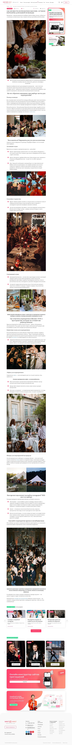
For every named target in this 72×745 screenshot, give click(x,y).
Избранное (59, 2)
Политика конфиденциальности (56, 742)
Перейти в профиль (16, 664)
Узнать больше (13, 704)
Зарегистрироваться (10, 727)
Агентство (47, 2)
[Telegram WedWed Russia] (26, 732)
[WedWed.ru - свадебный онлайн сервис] (7, 2)
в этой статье (32, 111)
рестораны (14, 337)
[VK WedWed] (29, 732)
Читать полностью (10, 626)
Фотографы (49, 642)
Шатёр (17, 459)
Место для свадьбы (27, 2)
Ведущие (9, 642)
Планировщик (40, 2)
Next (67, 620)
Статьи (39, 730)
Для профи (52, 2)
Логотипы (39, 734)
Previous (5, 620)
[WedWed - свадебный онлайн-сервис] (11, 722)
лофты (15, 375)
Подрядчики (10, 8)
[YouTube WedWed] (33, 732)
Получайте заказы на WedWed (10, 734)
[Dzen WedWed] (29, 734)
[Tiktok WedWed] (26, 734)
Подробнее (25, 681)
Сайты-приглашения (34, 2)
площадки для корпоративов (20, 598)
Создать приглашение (56, 19)
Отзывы (39, 732)
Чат (62, 2)
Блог (44, 2)
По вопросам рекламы (42, 736)
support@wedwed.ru (31, 727)
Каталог (21, 2)
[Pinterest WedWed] (31, 732)
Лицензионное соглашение (47, 742)
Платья (39, 728)
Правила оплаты (65, 742)
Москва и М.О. (16, 2)
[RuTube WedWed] (31, 734)
